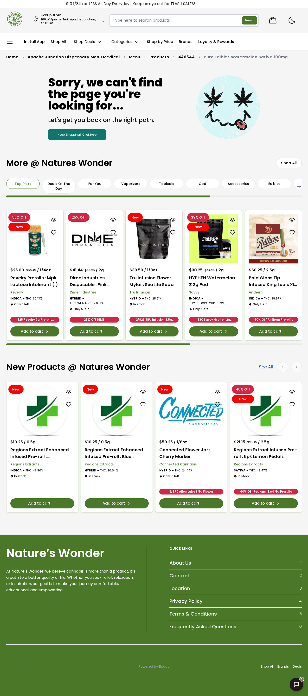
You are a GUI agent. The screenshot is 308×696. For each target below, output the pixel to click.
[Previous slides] (283, 367)
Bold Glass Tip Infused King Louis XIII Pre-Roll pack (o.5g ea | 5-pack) (272, 281)
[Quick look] (53, 220)
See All (266, 367)
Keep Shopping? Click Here (77, 135)
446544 (186, 57)
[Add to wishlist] (53, 232)
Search (249, 20)
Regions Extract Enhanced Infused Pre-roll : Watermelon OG (39, 453)
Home (12, 57)
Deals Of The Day (58, 186)
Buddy (164, 666)
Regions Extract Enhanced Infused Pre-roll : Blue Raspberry (114, 453)
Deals (297, 666)
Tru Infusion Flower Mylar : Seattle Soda (151, 281)
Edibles (274, 183)
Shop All (267, 666)
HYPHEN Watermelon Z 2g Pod (212, 281)
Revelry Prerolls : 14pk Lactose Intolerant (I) (34, 281)
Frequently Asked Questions (202, 626)
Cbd (202, 183)
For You (94, 183)
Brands (283, 666)
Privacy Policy (186, 601)
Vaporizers (130, 183)
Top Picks (23, 183)
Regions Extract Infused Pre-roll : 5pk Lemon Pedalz (265, 453)
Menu (134, 57)
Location (179, 588)
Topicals (166, 183)
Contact (179, 575)
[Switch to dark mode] (292, 20)
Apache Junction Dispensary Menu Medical (74, 57)
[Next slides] (296, 367)
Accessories (238, 183)
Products (159, 57)
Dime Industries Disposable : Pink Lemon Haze (88, 281)
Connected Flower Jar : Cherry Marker (184, 453)
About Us (180, 563)
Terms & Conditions (193, 614)
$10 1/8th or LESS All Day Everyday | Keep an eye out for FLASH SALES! (121, 3)
